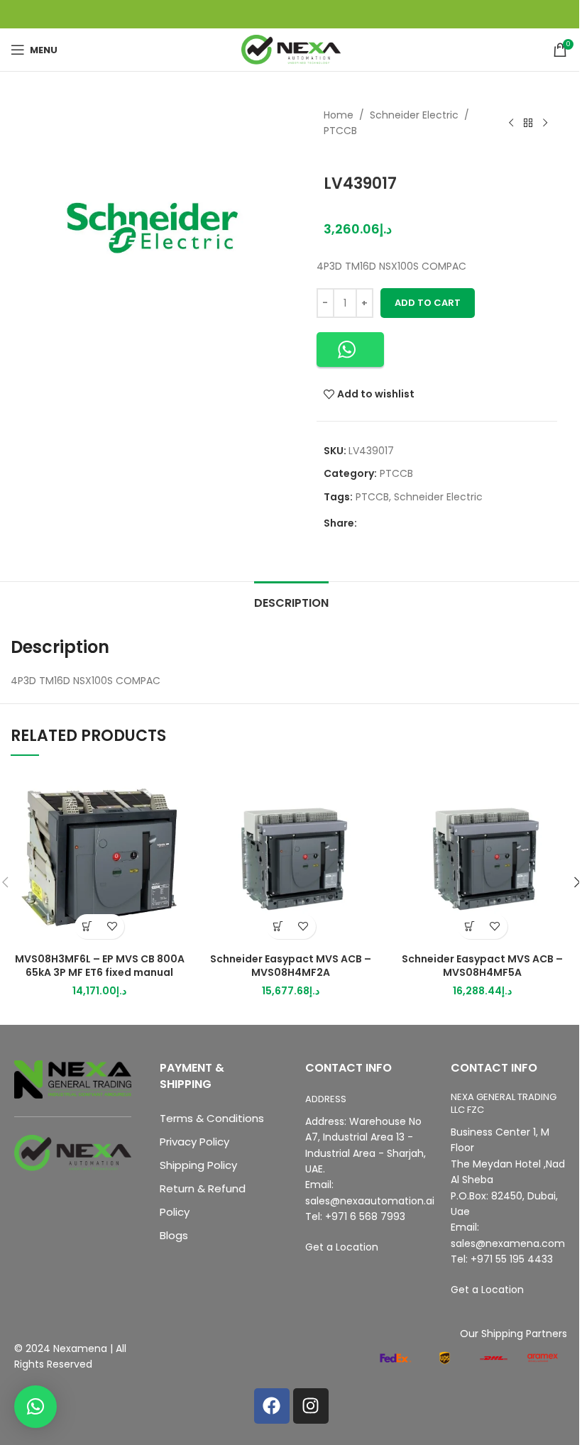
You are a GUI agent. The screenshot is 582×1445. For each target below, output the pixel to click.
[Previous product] (511, 122)
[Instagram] (311, 1406)
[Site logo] (291, 49)
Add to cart (428, 302)
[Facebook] (272, 1406)
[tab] (291, 601)
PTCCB (340, 130)
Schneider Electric (414, 115)
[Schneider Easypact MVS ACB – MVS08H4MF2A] (291, 857)
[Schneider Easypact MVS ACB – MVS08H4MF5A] (482, 857)
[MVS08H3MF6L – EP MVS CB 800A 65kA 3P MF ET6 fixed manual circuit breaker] (99, 857)
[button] (350, 349)
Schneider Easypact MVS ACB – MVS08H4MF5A (482, 966)
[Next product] (545, 122)
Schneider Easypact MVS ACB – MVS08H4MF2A (290, 966)
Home (338, 115)
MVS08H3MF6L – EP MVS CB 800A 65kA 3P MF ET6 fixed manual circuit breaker (100, 973)
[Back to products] (528, 122)
